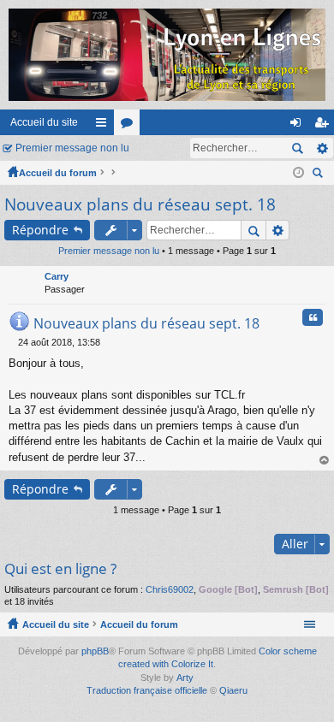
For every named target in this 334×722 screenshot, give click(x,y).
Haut (324, 460)
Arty (185, 677)
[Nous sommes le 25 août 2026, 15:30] (298, 173)
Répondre (40, 230)
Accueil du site (44, 122)
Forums (130, 125)
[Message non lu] (13, 342)
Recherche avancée (321, 148)
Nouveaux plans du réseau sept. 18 (140, 204)
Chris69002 (170, 589)
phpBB (95, 651)
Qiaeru (233, 690)
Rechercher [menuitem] (319, 175)
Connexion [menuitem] (298, 125)
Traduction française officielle (146, 690)
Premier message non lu (72, 148)
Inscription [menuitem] (324, 125)
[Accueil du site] (167, 54)
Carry (57, 276)
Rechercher (297, 148)
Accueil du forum (58, 173)
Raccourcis (104, 125)
